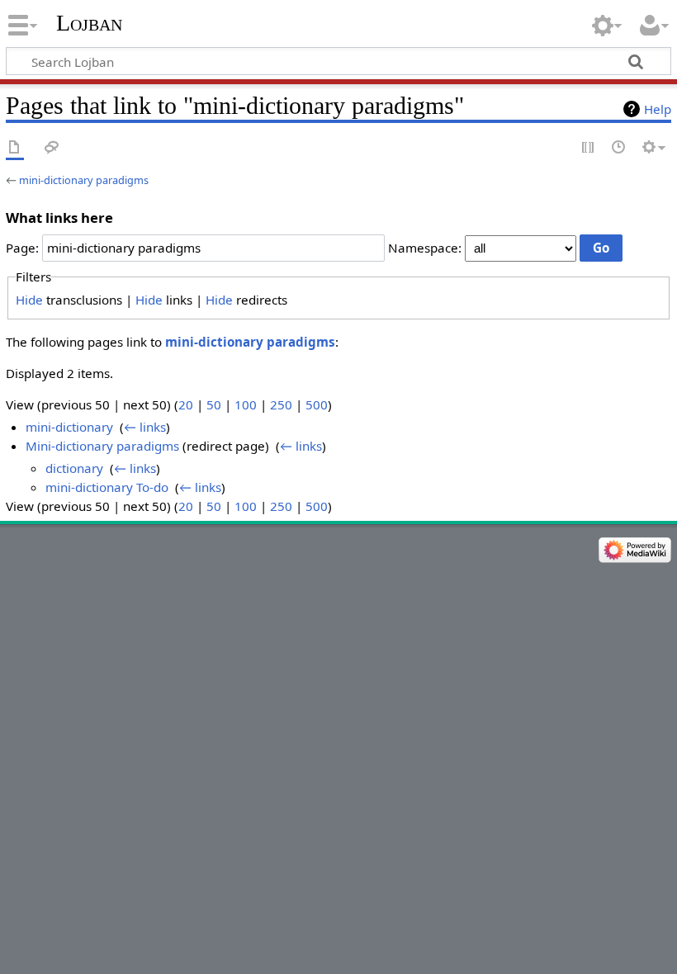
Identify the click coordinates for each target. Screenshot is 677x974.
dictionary (74, 468)
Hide (29, 299)
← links (145, 426)
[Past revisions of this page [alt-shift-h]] (619, 148)
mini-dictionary (69, 426)
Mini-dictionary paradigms (102, 445)
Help (657, 109)
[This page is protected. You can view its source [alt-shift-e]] (589, 148)
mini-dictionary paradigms (84, 180)
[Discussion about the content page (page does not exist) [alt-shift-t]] (52, 148)
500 (316, 404)
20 (185, 404)
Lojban (89, 22)
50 (213, 404)
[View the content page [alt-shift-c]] (15, 148)
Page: (22, 247)
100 (245, 404)
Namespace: (425, 247)
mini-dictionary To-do (106, 487)
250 (281, 404)
